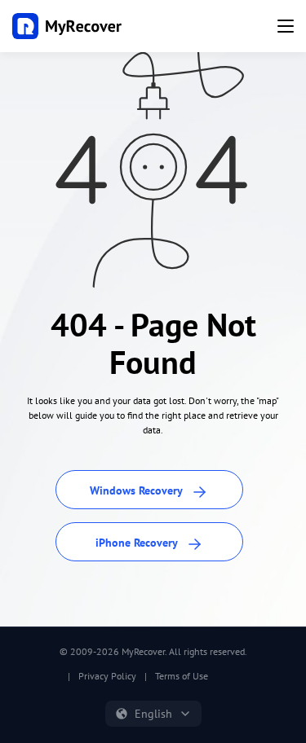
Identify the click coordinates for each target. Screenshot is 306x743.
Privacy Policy (107, 676)
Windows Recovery (137, 490)
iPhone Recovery (137, 542)
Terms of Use (181, 676)
